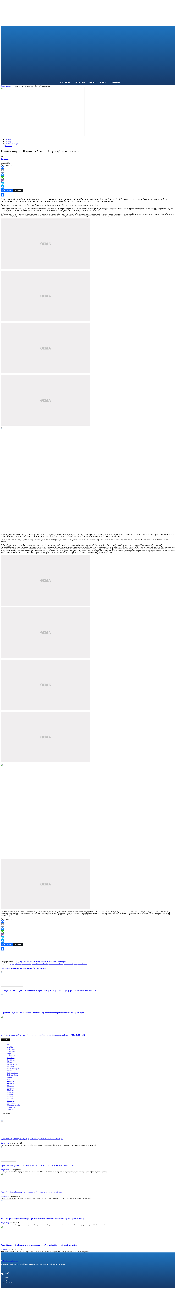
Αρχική (3, 86)
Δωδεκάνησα (9, 86)
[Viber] (88, 180)
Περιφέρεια (10, 1092)
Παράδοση (10, 1090)
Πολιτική (8, 141)
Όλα (8, 1045)
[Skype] (88, 184)
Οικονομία (10, 1081)
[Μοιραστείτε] (88, 194)
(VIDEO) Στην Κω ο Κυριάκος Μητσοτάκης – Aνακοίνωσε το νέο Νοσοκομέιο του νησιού (39, 962)
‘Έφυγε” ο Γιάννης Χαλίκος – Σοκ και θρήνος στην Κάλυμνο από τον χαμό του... (31, 1192)
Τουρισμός (10, 1109)
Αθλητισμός (11, 1049)
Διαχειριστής (5, 159)
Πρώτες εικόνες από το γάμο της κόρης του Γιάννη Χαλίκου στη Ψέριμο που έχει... (32, 1138)
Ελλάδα (9, 1062)
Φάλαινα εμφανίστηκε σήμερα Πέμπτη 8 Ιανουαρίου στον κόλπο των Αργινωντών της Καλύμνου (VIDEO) (42, 1218)
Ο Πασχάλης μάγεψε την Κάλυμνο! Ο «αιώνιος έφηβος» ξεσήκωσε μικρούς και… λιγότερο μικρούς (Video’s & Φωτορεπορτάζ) (49, 990)
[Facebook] (88, 167)
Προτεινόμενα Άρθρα (11, 144)
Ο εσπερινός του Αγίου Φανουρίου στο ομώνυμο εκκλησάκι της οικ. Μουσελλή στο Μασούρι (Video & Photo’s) (43, 1035)
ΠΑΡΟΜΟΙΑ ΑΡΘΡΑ (8, 968)
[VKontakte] (13, 1268)
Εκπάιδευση (11, 1058)
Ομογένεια (10, 1086)
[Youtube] (16, 1268)
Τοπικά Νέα (8, 146)
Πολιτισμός (10, 1101)
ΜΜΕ (9, 1079)
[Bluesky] (88, 174)
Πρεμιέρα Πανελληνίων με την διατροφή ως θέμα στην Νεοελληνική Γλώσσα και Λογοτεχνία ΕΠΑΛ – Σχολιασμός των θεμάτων (48, 964)
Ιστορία (9, 1071)
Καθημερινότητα (12, 1073)
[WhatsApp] (88, 177)
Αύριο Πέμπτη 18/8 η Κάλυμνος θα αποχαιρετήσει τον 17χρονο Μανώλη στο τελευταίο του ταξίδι (39, 1245)
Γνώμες (9, 1053)
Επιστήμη (10, 1066)
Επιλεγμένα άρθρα (13, 1064)
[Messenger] (88, 187)
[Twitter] (9, 1268)
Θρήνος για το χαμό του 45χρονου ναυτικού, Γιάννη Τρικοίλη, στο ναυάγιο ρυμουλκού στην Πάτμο (38, 1165)
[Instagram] (5, 1268)
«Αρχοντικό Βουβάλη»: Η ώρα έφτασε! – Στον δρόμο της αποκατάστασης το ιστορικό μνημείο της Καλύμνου (43, 1012)
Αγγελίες (10, 1047)
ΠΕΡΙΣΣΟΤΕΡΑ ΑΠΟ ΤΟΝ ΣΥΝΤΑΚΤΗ (31, 968)
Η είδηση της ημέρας (13, 1068)
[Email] (88, 171)
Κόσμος (9, 1077)
